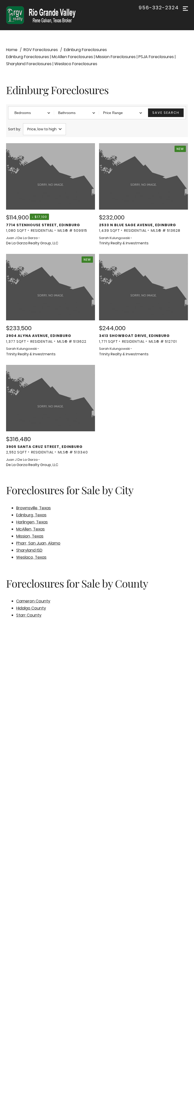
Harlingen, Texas (32, 522)
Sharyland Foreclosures (29, 64)
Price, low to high (42, 129)
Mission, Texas (29, 536)
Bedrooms (22, 113)
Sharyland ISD (29, 550)
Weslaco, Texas (31, 557)
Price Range (113, 113)
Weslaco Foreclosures (75, 64)
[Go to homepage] (46, 15)
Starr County (28, 615)
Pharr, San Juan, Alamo (38, 543)
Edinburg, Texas (31, 515)
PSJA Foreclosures (156, 57)
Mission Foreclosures (116, 57)
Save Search (165, 112)
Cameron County (33, 601)
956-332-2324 (159, 8)
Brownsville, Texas (33, 508)
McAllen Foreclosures (72, 57)
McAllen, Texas (30, 529)
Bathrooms (67, 113)
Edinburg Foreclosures (27, 57)
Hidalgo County (31, 608)
